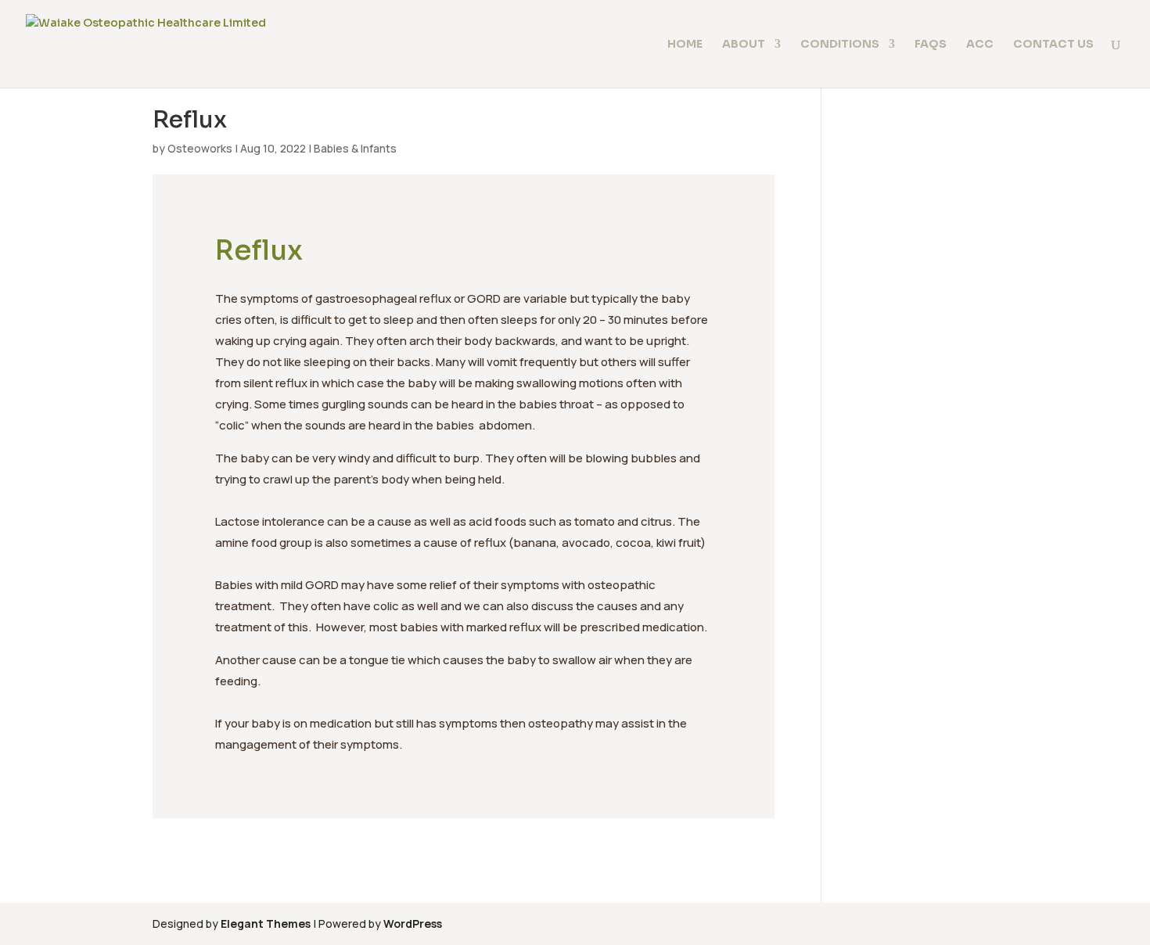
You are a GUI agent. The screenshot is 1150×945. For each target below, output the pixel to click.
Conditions (839, 44)
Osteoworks (199, 148)
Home (685, 44)
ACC (980, 44)
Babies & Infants (355, 148)
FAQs (931, 44)
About (743, 44)
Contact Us (1053, 44)
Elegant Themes (266, 923)
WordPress (412, 923)
